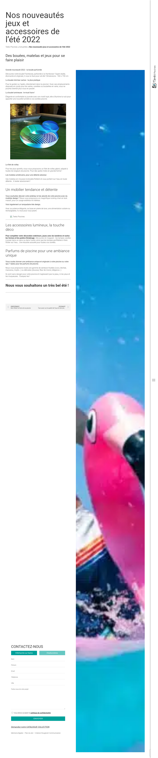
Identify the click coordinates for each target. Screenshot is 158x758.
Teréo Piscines (11, 47)
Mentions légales (17, 733)
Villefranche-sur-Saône (24, 653)
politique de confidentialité (41, 713)
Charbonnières (52, 653)
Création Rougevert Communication (48, 733)
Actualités (23, 47)
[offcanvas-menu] (154, 380)
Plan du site (29, 733)
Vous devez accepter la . (32, 713)
